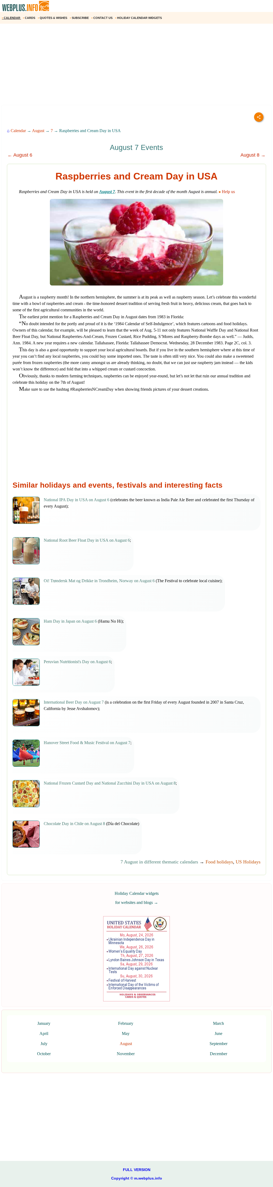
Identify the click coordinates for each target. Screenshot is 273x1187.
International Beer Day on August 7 (74, 702)
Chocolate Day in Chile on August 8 (74, 823)
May (126, 1033)
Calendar (18, 130)
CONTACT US (102, 17)
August (38, 130)
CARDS (29, 17)
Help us (228, 191)
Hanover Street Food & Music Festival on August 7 (87, 742)
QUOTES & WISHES (53, 17)
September (218, 1043)
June (218, 1033)
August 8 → (253, 155)
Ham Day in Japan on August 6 (70, 621)
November (126, 1053)
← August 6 (19, 155)
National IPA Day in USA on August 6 (76, 499)
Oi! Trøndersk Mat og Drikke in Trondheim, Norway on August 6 (99, 580)
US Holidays (248, 861)
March (218, 1023)
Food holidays (219, 861)
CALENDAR (11, 17)
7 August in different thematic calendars (159, 861)
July (44, 1043)
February (125, 1023)
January (43, 1023)
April (43, 1033)
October (44, 1053)
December (218, 1053)
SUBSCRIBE (80, 17)
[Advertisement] (136, 66)
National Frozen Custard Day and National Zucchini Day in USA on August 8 (110, 783)
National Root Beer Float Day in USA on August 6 (87, 540)
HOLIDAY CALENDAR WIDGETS (139, 17)
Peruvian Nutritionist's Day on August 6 (77, 661)
